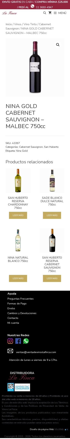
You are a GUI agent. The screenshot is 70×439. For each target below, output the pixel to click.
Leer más (18, 215)
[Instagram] (10, 343)
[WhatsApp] (26, 343)
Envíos (11, 308)
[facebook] (18, 343)
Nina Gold (22, 151)
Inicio (9, 24)
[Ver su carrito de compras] (49, 13)
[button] (58, 44)
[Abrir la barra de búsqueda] (44, 13)
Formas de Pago (17, 303)
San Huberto (51, 147)
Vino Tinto (30, 24)
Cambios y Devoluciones (21, 313)
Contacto (12, 318)
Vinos (17, 24)
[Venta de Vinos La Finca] (9, 13)
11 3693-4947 (44, 7)
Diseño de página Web (42, 429)
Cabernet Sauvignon (31, 147)
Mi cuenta (13, 323)
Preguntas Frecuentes (20, 299)
